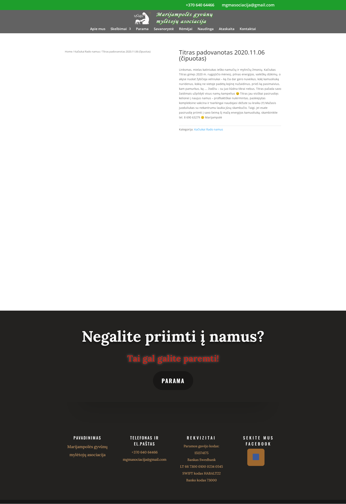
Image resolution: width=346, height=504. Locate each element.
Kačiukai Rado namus (87, 51)
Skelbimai (119, 29)
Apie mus (97, 29)
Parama (142, 29)
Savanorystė (164, 29)
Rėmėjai (185, 29)
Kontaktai (248, 29)
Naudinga (206, 29)
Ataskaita (226, 29)
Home (68, 51)
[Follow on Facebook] (256, 457)
